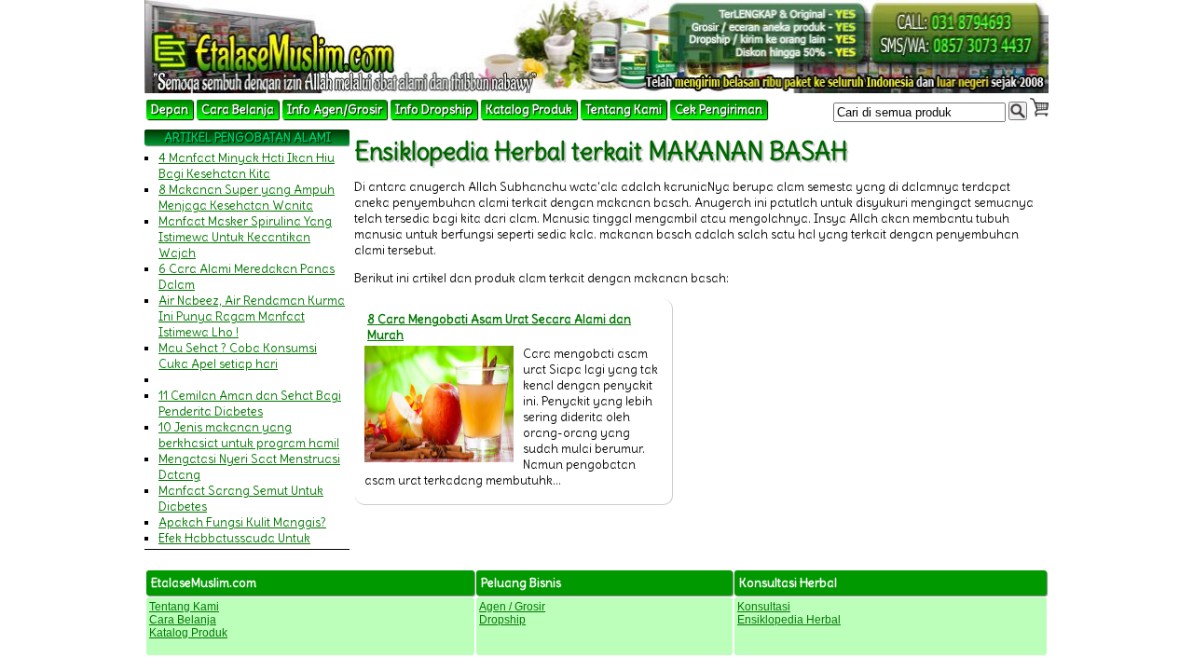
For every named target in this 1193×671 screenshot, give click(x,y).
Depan (169, 109)
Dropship (502, 619)
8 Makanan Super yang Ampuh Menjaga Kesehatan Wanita (246, 197)
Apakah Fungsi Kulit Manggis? (242, 522)
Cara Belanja (237, 109)
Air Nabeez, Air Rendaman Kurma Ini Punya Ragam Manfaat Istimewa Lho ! (251, 316)
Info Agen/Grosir (334, 109)
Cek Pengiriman (718, 109)
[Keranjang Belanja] (1039, 107)
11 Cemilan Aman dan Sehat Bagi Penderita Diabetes (249, 403)
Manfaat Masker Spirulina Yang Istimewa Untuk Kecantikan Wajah (245, 237)
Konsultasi (763, 606)
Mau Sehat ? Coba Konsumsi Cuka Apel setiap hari (237, 356)
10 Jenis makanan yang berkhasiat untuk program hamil (248, 435)
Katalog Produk (529, 109)
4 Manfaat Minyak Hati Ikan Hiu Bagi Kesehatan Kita (246, 166)
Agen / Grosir (512, 606)
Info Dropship (434, 109)
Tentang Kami (623, 109)
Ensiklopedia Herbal (789, 619)
